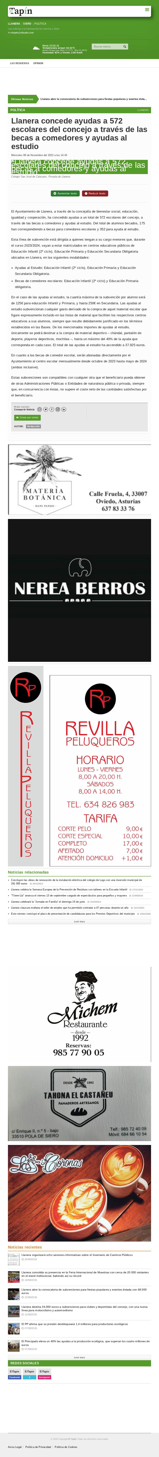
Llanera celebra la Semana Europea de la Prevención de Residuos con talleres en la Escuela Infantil (77, 889)
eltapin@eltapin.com (22, 32)
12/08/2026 (29, 1297)
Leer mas (79, 921)
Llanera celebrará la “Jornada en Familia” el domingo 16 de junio (56, 901)
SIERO (27, 23)
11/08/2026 (29, 1314)
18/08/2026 (29, 1280)
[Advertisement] (81, 81)
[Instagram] (58, 409)
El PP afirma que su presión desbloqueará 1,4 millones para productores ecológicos (75, 1324)
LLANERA (14, 23)
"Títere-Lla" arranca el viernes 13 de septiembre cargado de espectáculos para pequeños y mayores (77, 895)
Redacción (33, 426)
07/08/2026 (29, 1328)
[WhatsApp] (39, 409)
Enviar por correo (27, 417)
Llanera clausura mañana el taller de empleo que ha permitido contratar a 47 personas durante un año (77, 907)
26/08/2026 (29, 1259)
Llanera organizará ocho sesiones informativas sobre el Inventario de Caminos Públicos (77, 1254)
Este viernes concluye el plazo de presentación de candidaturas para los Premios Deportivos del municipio (81, 913)
